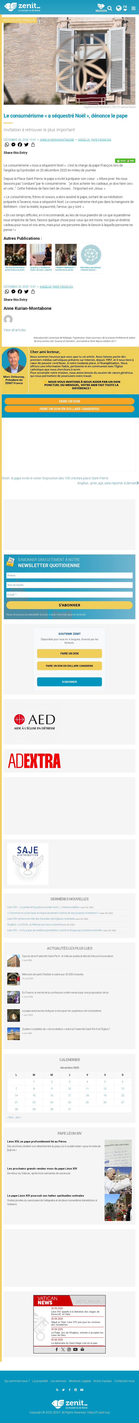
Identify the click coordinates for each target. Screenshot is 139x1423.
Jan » (18, 1117)
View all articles (15, 330)
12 (105, 1088)
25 (87, 1102)
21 (16, 1102)
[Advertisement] (69, 448)
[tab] (52, 1300)
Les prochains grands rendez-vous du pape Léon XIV (42, 1168)
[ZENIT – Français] (39, 7)
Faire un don (69, 401)
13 (122, 1088)
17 (69, 1095)
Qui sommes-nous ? (17, 1381)
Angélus (8, 20)
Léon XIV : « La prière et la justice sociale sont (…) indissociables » (44, 907)
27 (122, 1102)
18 (87, 1095)
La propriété (40, 1381)
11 (87, 1088)
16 (51, 1095)
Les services (58, 1381)
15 (34, 1095)
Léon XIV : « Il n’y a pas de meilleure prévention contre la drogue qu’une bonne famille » (55, 930)
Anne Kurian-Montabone (57, 139)
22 (34, 1102)
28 (16, 1109)
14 (16, 1095)
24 (69, 1102)
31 (69, 1109)
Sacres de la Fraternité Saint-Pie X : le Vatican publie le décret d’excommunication (67, 956)
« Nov (10, 1117)
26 (105, 1102)
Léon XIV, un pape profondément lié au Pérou (36, 1141)
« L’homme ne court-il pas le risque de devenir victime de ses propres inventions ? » (53, 913)
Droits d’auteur (103, 1381)
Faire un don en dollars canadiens (69, 409)
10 (69, 1088)
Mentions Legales (80, 1381)
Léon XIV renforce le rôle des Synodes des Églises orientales (41, 918)
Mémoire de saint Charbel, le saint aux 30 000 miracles (52, 974)
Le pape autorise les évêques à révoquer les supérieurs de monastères (61, 1010)
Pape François (25, 20)
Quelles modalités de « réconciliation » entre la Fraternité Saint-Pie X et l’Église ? (66, 1029)
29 (34, 1109)
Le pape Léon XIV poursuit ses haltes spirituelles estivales (45, 1195)
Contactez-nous (124, 1381)
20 (122, 1095)
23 (51, 1102)
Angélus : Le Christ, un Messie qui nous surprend (34, 924)
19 (105, 1095)
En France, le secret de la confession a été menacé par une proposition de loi (65, 992)
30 (51, 1109)
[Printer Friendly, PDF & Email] (125, 161)
